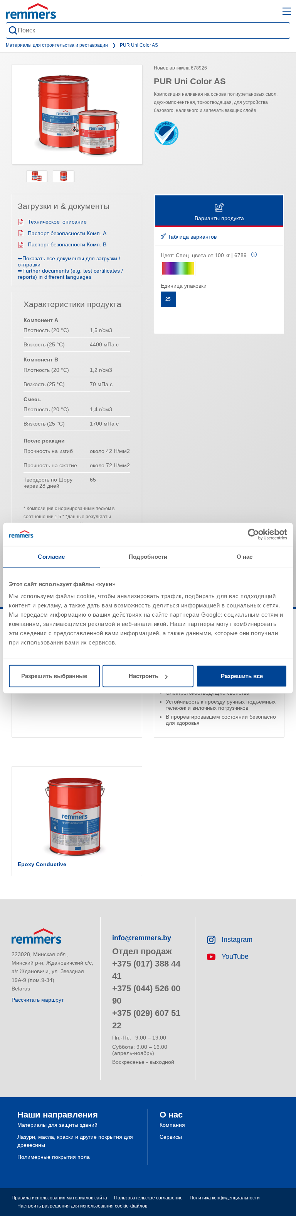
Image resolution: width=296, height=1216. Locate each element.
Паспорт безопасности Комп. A (67, 233)
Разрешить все (242, 676)
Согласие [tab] (51, 556)
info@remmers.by (141, 938)
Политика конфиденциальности (225, 1198)
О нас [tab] (245, 556)
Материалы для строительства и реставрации (57, 45)
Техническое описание (57, 222)
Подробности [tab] (148, 556)
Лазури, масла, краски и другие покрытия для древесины (75, 1141)
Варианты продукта (219, 218)
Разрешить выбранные (54, 676)
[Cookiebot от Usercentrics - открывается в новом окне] (253, 534)
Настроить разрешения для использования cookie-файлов (82, 1206)
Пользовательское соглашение (148, 1198)
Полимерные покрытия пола (53, 1157)
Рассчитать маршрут (38, 1000)
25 (168, 299)
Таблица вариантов (191, 237)
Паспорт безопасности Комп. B (67, 244)
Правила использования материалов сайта (59, 1198)
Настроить (143, 676)
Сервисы (171, 1137)
